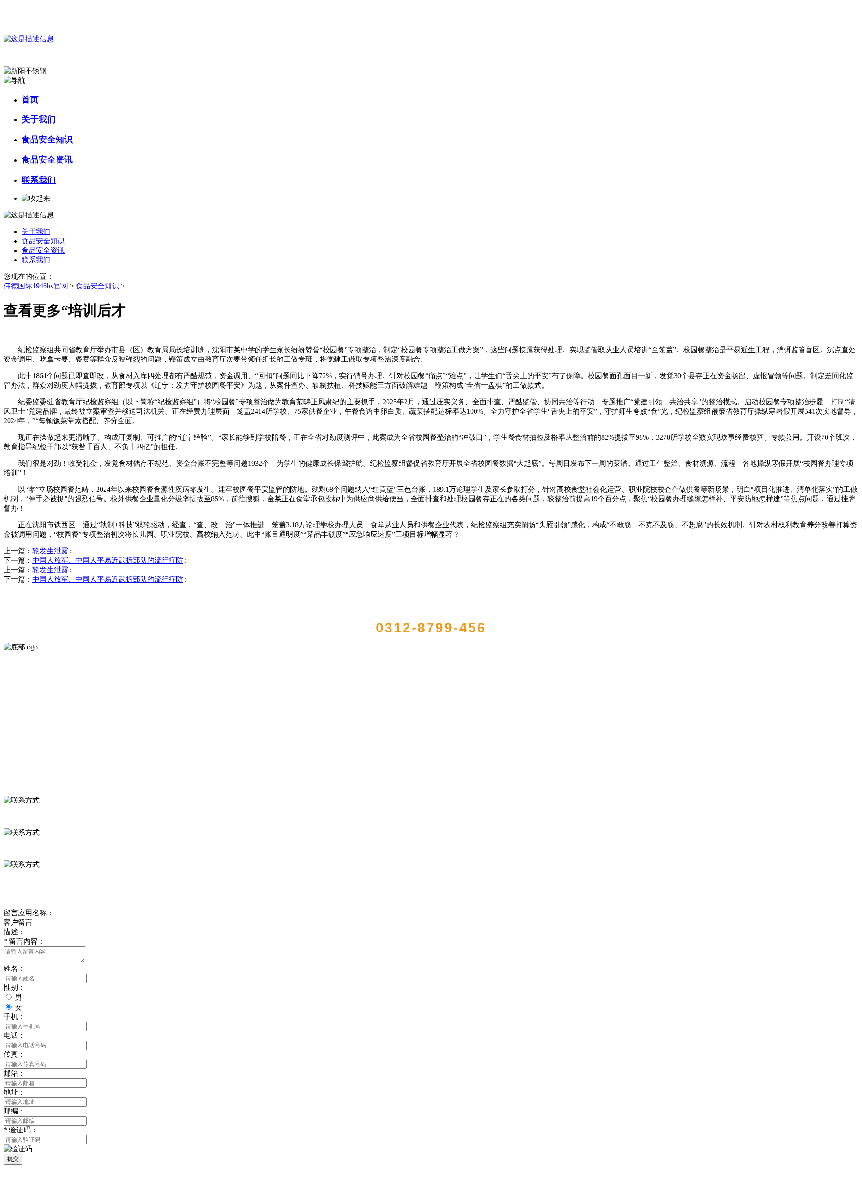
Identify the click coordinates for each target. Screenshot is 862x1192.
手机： (14, 1016)
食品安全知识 (47, 139)
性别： (14, 987)
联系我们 (39, 180)
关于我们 (39, 119)
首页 (30, 99)
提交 (13, 1159)
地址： (14, 1092)
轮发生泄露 (50, 551)
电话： (14, 1035)
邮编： (14, 1111)
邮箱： (14, 1073)
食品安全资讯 (47, 159)
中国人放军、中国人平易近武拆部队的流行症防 (107, 560)
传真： (14, 1054)
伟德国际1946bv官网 (36, 286)
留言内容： (24, 941)
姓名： (14, 968)
